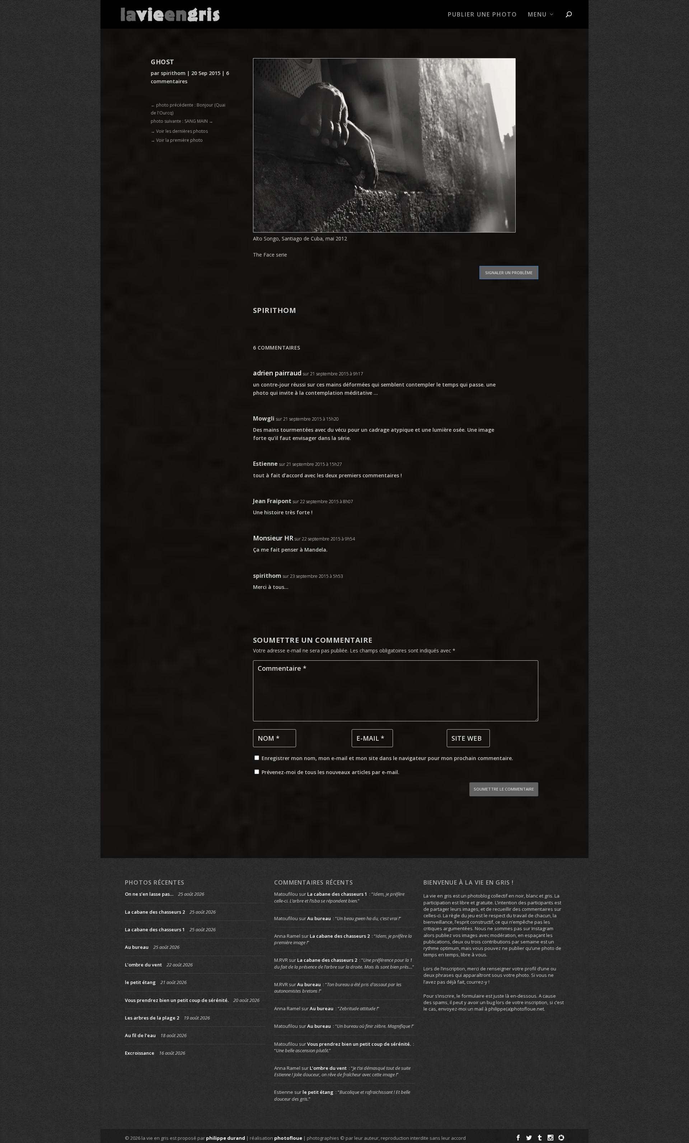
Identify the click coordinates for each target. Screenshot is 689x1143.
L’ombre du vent (143, 964)
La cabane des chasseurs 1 (155, 929)
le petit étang (140, 982)
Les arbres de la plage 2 (152, 1018)
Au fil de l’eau (140, 1035)
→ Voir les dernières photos (179, 131)
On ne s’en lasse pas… (149, 894)
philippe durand (225, 1138)
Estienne (265, 464)
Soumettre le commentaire (504, 789)
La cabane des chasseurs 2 (155, 912)
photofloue (288, 1138)
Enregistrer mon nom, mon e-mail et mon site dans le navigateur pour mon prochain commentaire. (387, 758)
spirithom (173, 73)
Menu (537, 14)
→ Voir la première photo (177, 140)
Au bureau (137, 947)
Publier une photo (482, 14)
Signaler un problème (509, 272)
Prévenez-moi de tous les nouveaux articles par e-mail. (330, 772)
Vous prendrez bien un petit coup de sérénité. (177, 1000)
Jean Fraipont (272, 501)
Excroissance (139, 1053)
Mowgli (264, 418)
